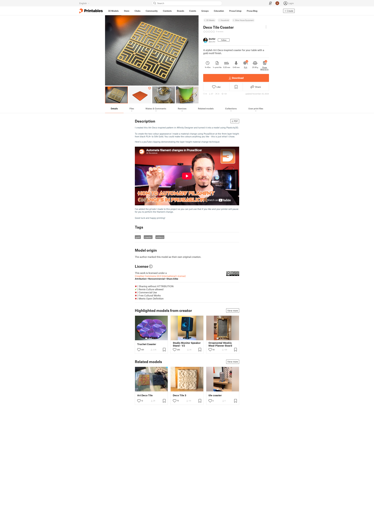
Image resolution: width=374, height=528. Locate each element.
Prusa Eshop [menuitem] (235, 11)
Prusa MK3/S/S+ (264, 68)
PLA (245, 67)
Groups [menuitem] (205, 11)
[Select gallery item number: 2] (149, 338)
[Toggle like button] (139, 349)
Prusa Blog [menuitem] (252, 11)
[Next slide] (196, 94)
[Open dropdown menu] (266, 27)
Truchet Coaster (146, 344)
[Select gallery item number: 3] (151, 338)
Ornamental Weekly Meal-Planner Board (220, 344)
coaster (148, 237)
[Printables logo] (91, 10)
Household (225, 20)
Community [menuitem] (152, 11)
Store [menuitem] (126, 11)
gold (138, 237)
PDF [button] (236, 121)
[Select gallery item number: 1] (146, 338)
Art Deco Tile (145, 395)
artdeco (160, 237)
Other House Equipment (244, 20)
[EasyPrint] (270, 3)
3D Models (210, 20)
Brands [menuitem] (180, 11)
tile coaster (215, 395)
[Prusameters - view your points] (277, 3)
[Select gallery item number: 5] (155, 338)
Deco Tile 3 (179, 395)
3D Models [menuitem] (113, 11)
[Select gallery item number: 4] (153, 338)
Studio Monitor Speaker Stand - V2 (187, 344)
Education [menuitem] (219, 11)
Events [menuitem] (192, 11)
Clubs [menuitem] (137, 11)
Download (238, 77)
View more (232, 310)
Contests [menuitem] (167, 11)
